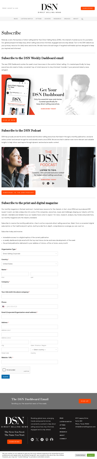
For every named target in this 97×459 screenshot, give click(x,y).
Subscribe (88, 8)
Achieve (48, 19)
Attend (62, 425)
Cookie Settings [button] (80, 455)
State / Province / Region (38, 345)
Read (16, 19)
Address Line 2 (6, 338)
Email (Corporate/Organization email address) (20, 312)
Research (57, 19)
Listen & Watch (27, 19)
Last (32, 277)
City (3, 345)
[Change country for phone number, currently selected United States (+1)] (4, 307)
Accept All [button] (90, 455)
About (75, 19)
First (3, 277)
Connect (63, 439)
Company (6, 282)
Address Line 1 (6, 330)
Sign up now (9, 120)
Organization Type (9, 249)
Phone (4, 302)
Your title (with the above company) (16, 292)
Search (82, 19)
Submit (5, 377)
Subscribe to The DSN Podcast (18, 192)
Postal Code (5, 353)
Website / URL (7, 357)
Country (5, 259)
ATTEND (38, 19)
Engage (67, 19)
